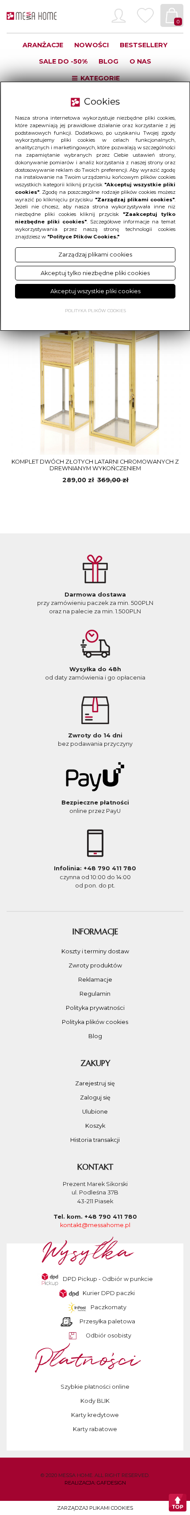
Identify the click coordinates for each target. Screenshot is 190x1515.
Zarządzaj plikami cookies (95, 1508)
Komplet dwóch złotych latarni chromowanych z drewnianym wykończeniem (95, 465)
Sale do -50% (63, 61)
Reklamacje (95, 979)
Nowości (91, 45)
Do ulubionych (53, 498)
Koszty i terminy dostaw (95, 951)
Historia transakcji (95, 1140)
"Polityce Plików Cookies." (83, 237)
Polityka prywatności (95, 1008)
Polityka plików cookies (95, 1022)
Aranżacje (43, 45)
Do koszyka (137, 498)
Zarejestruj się (95, 1083)
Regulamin (95, 993)
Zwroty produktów (95, 965)
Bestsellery (143, 45)
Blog (108, 61)
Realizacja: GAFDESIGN (95, 1483)
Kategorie (99, 78)
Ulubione (95, 1111)
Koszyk (95, 1125)
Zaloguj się (95, 1097)
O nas (140, 61)
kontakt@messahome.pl (95, 1225)
